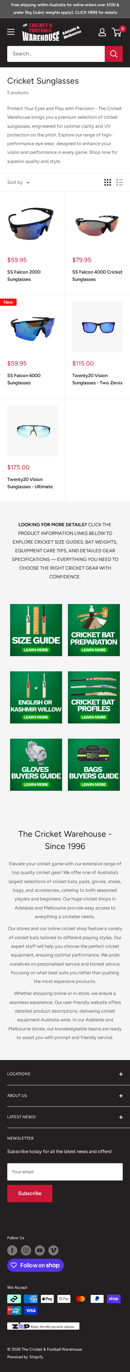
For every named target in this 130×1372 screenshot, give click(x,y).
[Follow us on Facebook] (12, 1250)
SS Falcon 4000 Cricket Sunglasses (97, 275)
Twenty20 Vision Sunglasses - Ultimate (30, 483)
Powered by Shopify (25, 1357)
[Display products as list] (119, 182)
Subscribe (30, 1193)
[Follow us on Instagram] (26, 1250)
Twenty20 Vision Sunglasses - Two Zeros (97, 379)
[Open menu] (10, 32)
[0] (116, 32)
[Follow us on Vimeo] (53, 1250)
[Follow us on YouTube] (40, 1250)
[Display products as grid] (107, 182)
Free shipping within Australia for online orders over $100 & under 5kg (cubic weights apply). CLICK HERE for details (65, 9)
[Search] (114, 54)
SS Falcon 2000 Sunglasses (23, 275)
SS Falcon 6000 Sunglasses (23, 379)
